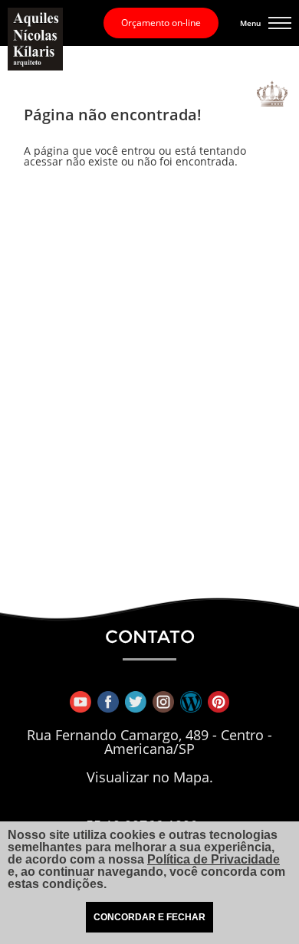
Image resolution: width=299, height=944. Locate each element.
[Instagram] (163, 702)
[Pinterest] (218, 702)
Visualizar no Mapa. (150, 777)
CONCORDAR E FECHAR (149, 917)
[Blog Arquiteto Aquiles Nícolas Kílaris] (191, 702)
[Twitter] (135, 702)
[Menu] (279, 23)
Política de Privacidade (213, 859)
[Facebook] (108, 702)
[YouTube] (80, 702)
